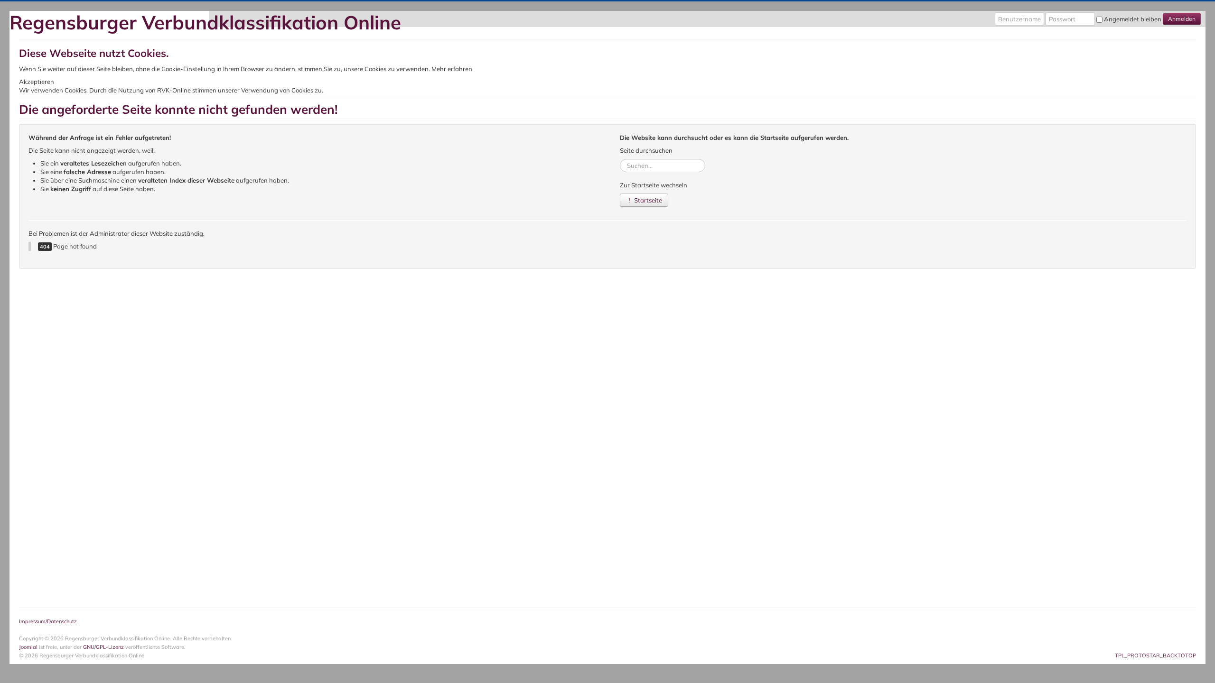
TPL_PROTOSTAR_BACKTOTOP (1155, 655)
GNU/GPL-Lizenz (103, 647)
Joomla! (28, 647)
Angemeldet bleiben (1132, 19)
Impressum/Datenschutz (48, 621)
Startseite (647, 200)
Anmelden (1182, 18)
